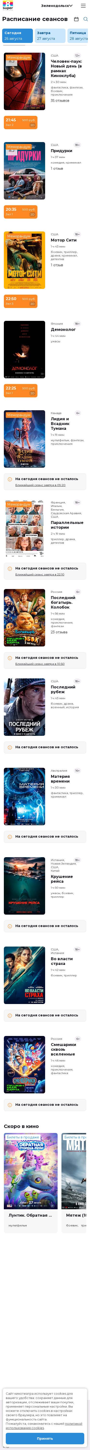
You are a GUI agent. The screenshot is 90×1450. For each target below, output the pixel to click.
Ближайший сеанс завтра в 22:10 (39, 574)
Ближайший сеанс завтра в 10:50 (40, 664)
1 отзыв (57, 168)
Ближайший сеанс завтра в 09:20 (40, 485)
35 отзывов (60, 100)
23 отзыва (59, 632)
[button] (56, 6)
